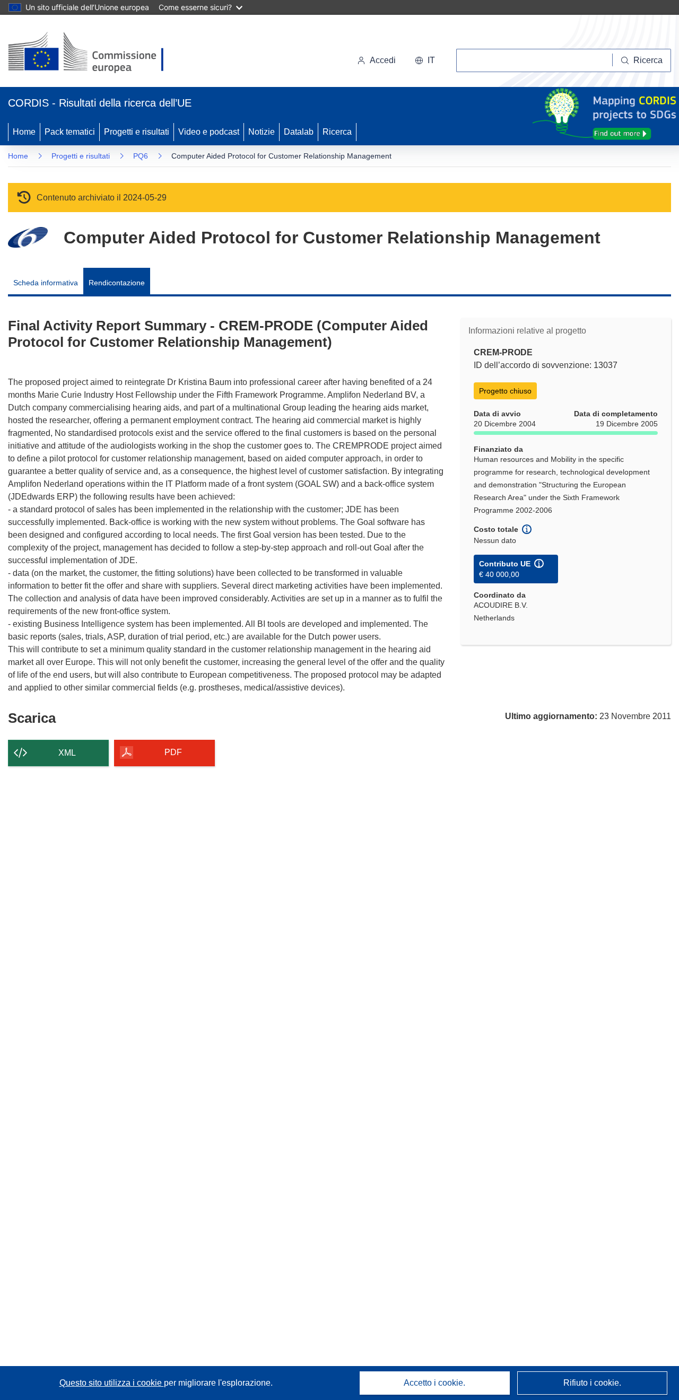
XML (67, 752)
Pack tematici (70, 131)
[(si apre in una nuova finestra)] (92, 53)
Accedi (383, 60)
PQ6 (140, 156)
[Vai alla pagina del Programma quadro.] (28, 237)
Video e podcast (208, 131)
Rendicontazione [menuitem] (117, 282)
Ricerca (337, 131)
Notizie (261, 131)
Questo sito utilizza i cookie (111, 1382)
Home (24, 131)
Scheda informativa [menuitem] (45, 282)
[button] (424, 60)
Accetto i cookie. (434, 1382)
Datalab (299, 131)
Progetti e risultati (136, 131)
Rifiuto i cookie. (592, 1382)
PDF (173, 752)
